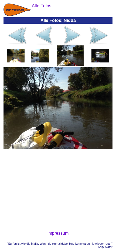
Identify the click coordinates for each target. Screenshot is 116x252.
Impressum (58, 233)
